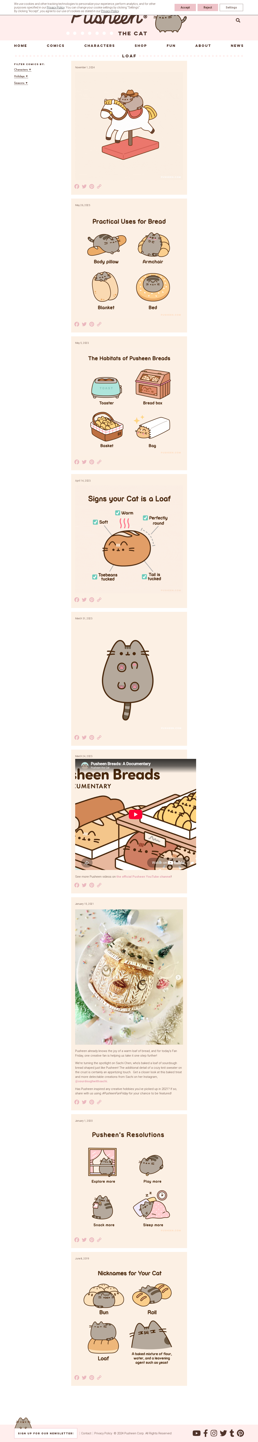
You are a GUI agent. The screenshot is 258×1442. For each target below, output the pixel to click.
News (237, 45)
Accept (185, 7)
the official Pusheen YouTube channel (144, 876)
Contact (86, 1433)
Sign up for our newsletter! (46, 1433)
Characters (99, 45)
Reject (208, 7)
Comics (56, 45)
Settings (231, 7)
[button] (238, 20)
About (203, 45)
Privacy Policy (103, 1433)
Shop (141, 45)
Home (20, 45)
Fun (171, 45)
